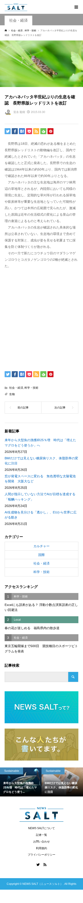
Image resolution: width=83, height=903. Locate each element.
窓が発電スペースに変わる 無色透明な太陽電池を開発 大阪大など (40, 478)
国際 (41, 555)
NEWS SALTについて (41, 828)
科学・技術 (31, 387)
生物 (12, 394)
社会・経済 (18, 20)
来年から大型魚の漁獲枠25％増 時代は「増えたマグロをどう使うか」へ (40, 442)
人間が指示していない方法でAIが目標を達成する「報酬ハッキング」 (40, 496)
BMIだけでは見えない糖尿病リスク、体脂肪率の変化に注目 (41, 460)
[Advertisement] (41, 319)
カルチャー (41, 546)
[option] (35, 781)
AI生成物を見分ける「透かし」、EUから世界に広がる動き (41, 514)
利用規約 (41, 848)
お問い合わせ (41, 841)
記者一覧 (41, 834)
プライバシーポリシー (41, 854)
